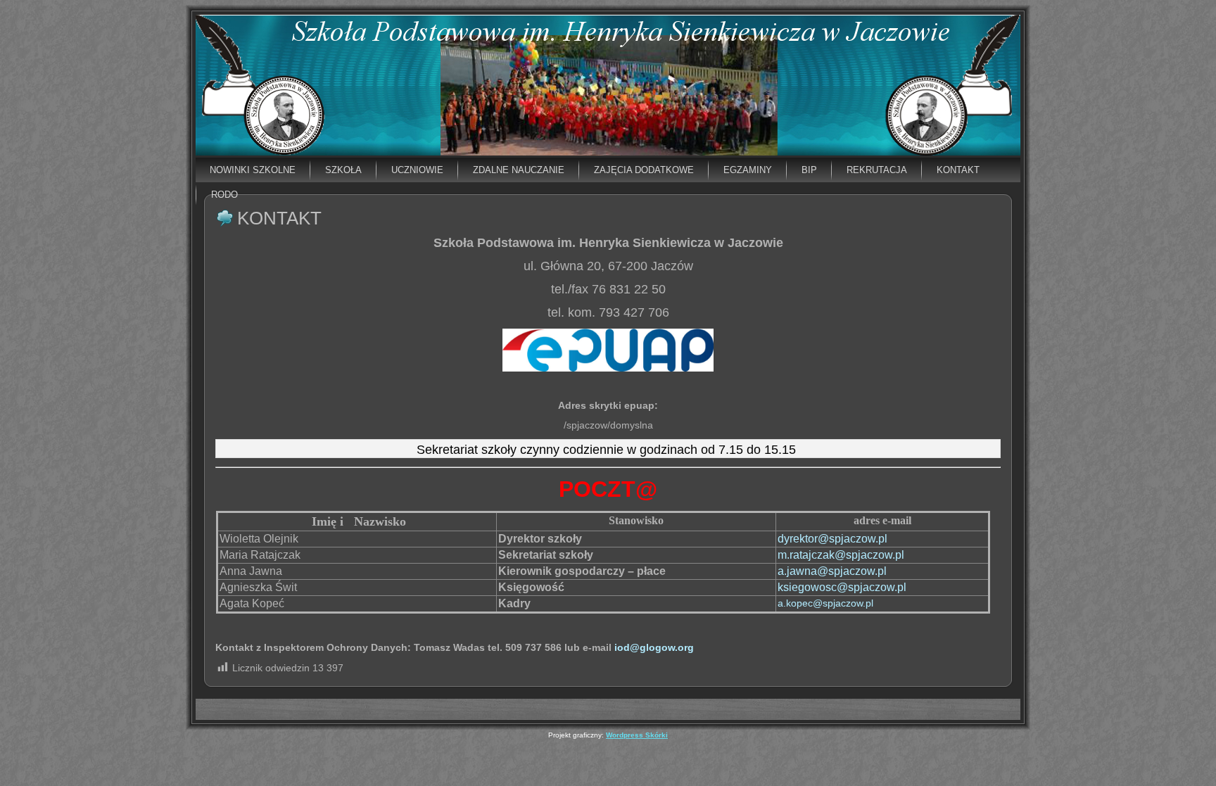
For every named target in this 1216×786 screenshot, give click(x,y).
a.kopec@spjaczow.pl (825, 603)
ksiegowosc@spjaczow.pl (842, 587)
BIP (809, 170)
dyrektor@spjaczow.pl (832, 539)
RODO (224, 194)
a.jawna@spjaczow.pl (832, 571)
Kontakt (958, 170)
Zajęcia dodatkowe (644, 170)
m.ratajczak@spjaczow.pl (841, 555)
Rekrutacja (877, 170)
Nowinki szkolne (253, 170)
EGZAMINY (747, 170)
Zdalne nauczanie (518, 170)
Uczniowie (417, 170)
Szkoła (343, 170)
